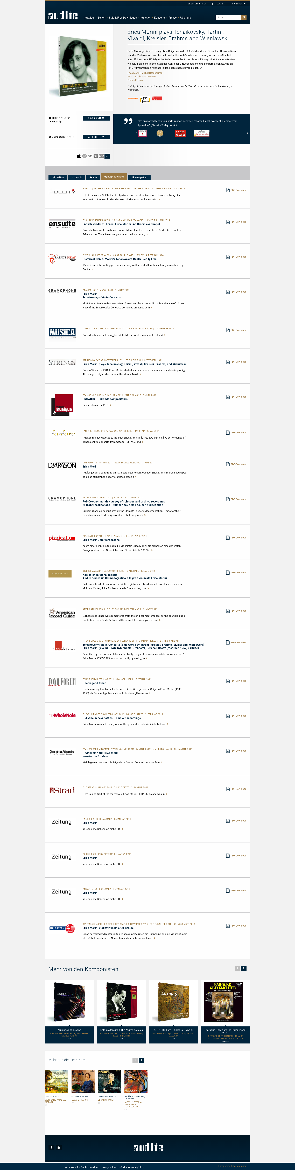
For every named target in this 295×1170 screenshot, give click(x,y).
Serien (101, 17)
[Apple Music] (79, 155)
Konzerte (159, 17)
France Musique (92, 395)
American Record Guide (96, 609)
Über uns (185, 17)
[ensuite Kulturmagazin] (62, 223)
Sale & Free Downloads (123, 17)
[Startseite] (63, 15)
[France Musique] (62, 404)
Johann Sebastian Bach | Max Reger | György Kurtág (69, 1035)
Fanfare (88, 431)
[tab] (57, 177)
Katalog (89, 17)
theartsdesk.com (93, 641)
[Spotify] (85, 155)
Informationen (239, 1166)
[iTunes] (96, 155)
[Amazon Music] (90, 155)
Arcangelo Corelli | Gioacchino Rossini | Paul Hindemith (121, 1035)
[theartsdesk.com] (62, 646)
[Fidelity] (62, 191)
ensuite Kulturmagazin (97, 220)
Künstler (145, 17)
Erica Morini (134, 73)
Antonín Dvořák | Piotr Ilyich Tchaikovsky (133, 1104)
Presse (172, 17)
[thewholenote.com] (62, 715)
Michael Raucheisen (152, 73)
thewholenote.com (94, 714)
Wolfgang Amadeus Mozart (55, 1101)
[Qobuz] (101, 155)
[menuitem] (89, 17)
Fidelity (87, 188)
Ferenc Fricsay (135, 80)
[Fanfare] (62, 433)
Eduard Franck (80, 1100)
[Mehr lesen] (159, 199)
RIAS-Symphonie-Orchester (142, 76)
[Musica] (62, 334)
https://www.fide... (175, 188)
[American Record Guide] (62, 613)
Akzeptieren (224, 1166)
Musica (87, 328)
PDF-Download (239, 190)
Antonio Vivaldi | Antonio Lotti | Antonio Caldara (173, 1035)
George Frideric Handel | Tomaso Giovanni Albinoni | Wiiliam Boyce (225, 1037)
